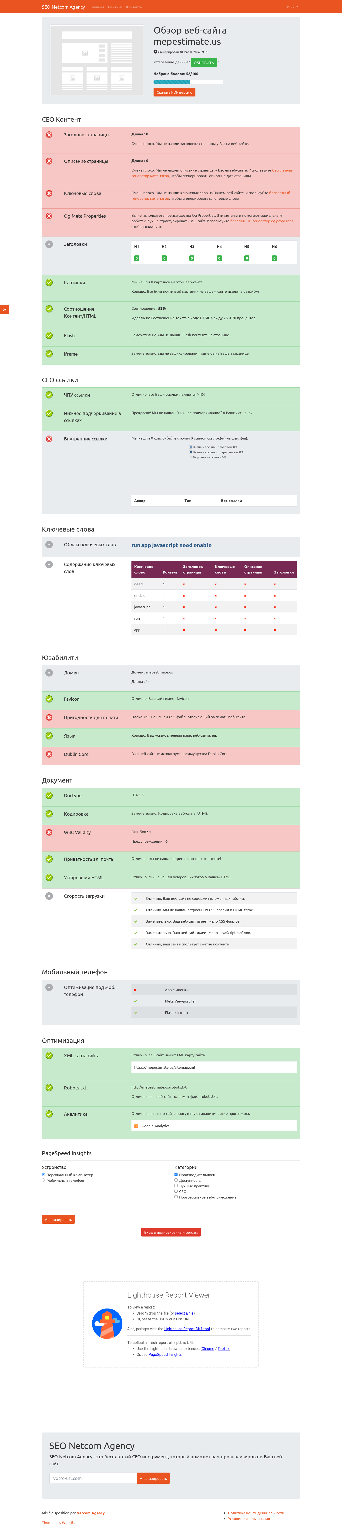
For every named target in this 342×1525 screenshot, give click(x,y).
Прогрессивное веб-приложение (208, 1197)
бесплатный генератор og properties (261, 220)
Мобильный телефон (65, 1180)
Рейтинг (115, 6)
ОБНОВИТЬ (204, 62)
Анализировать (58, 1219)
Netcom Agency (91, 1512)
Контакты (134, 6)
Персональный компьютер (70, 1174)
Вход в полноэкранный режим (171, 1232)
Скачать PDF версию (174, 92)
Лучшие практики (195, 1185)
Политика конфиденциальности (256, 1512)
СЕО (182, 1191)
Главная (97, 6)
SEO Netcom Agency (63, 7)
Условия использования (249, 1518)
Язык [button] (290, 6)
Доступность (190, 1180)
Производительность (197, 1174)
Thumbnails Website (59, 1522)
